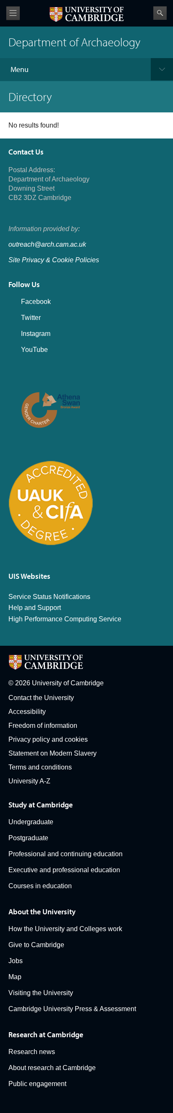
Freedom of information (42, 725)
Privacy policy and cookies (48, 739)
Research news (31, 1051)
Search (160, 13)
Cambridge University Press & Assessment (72, 1008)
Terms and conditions (40, 767)
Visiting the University (40, 992)
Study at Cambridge (40, 804)
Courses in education (40, 885)
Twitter (31, 317)
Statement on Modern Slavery (52, 753)
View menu (13, 13)
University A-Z (29, 781)
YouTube (34, 349)
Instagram (35, 333)
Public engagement (37, 1083)
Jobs (15, 960)
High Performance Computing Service (64, 619)
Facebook (36, 301)
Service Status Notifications (49, 596)
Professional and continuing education (65, 853)
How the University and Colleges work (65, 928)
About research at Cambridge (52, 1067)
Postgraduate (28, 837)
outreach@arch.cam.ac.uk (47, 244)
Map (14, 976)
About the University (42, 911)
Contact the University (41, 697)
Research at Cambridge (45, 1034)
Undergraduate (30, 821)
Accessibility (27, 711)
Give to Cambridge (36, 944)
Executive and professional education (64, 869)
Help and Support (34, 607)
